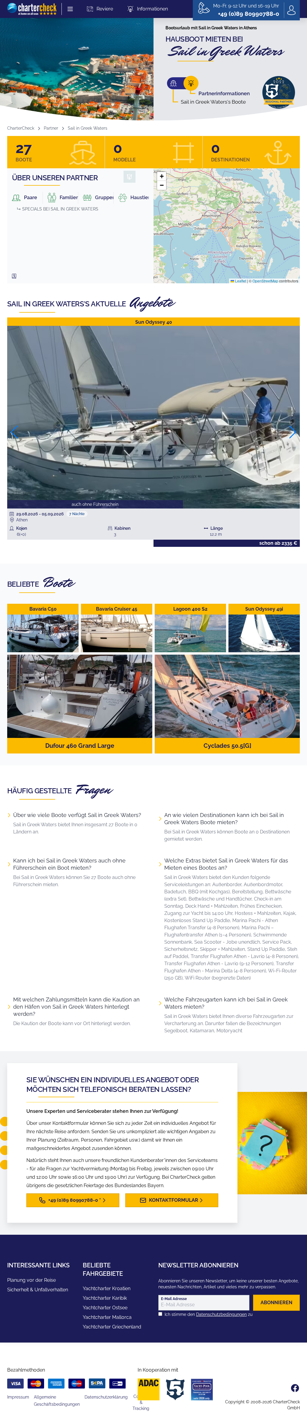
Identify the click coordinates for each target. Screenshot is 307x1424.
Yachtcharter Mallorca (107, 1317)
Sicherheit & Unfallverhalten (37, 1290)
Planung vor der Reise (31, 1280)
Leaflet (240, 280)
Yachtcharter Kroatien (106, 1288)
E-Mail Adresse (174, 1299)
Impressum (18, 1397)
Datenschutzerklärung (106, 1397)
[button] (161, 176)
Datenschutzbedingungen (221, 1314)
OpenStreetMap (265, 280)
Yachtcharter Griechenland (112, 1327)
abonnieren (276, 1302)
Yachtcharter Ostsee (105, 1307)
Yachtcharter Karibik (105, 1298)
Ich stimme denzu (208, 1314)
